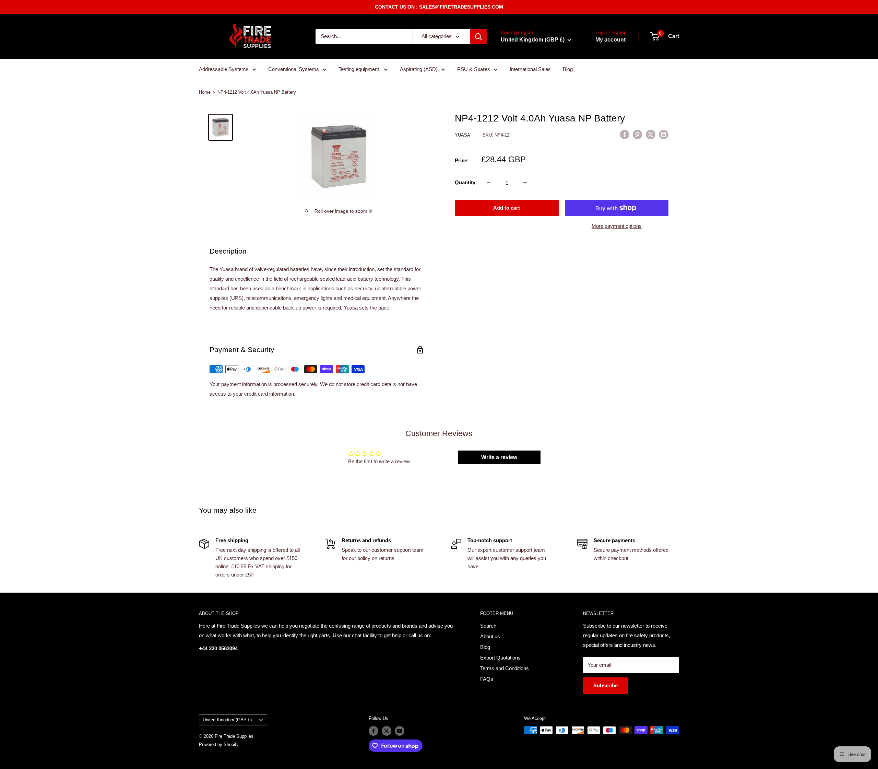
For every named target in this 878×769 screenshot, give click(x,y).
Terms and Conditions (504, 668)
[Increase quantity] (525, 182)
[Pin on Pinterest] (637, 134)
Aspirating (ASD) (419, 69)
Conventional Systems (293, 69)
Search (488, 626)
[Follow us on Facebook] (373, 731)
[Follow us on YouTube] (399, 731)
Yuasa (463, 135)
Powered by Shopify (219, 744)
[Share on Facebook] (624, 134)
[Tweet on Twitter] (650, 134)
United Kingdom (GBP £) (227, 719)
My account (610, 40)
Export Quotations (500, 658)
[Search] (478, 36)
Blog (568, 69)
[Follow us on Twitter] (386, 731)
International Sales (530, 69)
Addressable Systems (224, 69)
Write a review (499, 457)
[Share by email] (663, 134)
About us (490, 636)
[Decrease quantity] (489, 182)
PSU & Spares (473, 69)
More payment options (617, 226)
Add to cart (506, 208)
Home (205, 92)
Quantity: (466, 182)
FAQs (486, 679)
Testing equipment (359, 69)
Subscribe (605, 685)
